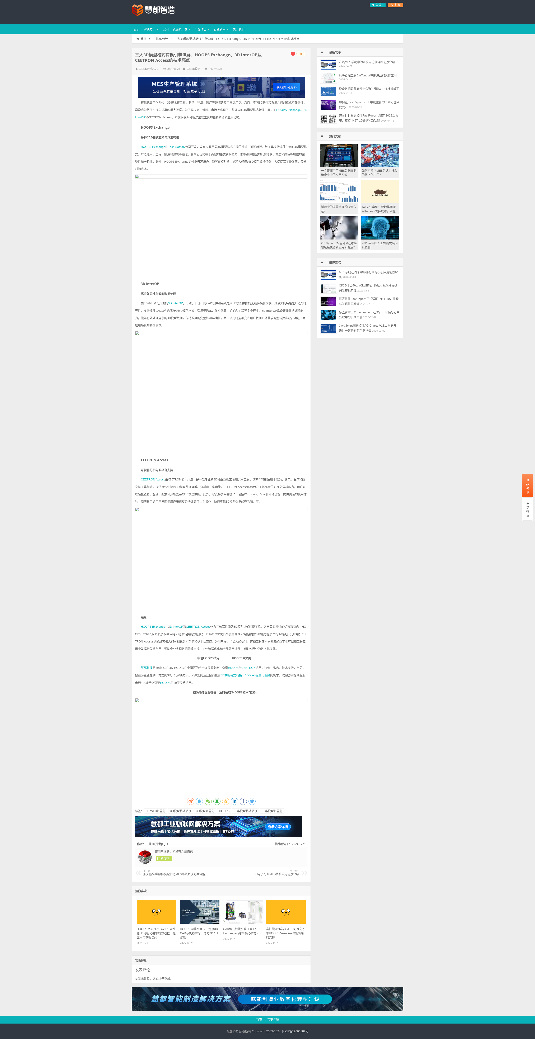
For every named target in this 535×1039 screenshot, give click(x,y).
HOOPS (224, 811)
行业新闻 (219, 29)
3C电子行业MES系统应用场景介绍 (276, 873)
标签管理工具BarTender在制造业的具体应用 (368, 75)
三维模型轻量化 (272, 811)
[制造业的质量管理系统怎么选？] (339, 202)
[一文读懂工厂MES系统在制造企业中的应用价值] (339, 166)
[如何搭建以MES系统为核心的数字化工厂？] (380, 166)
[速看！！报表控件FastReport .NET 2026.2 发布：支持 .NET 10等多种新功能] (328, 118)
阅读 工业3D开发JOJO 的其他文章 (164, 858)
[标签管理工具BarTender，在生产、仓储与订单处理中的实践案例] (328, 315)
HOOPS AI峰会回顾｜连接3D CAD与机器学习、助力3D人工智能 (199, 933)
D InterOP (176, 626)
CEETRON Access (153, 479)
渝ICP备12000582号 (295, 1031)
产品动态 (200, 29)
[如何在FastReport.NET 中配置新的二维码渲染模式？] (328, 105)
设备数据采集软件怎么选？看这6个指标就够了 (369, 88)
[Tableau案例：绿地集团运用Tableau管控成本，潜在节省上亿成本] (380, 202)
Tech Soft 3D (176, 146)
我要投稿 (273, 1019)
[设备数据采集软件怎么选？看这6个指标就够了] (328, 91)
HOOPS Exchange (288, 110)
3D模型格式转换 (180, 811)
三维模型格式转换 (245, 811)
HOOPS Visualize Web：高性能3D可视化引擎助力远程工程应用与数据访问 (156, 933)
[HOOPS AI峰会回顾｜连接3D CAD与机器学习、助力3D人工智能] (200, 922)
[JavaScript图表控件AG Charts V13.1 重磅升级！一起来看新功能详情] (328, 328)
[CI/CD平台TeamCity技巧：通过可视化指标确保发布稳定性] (328, 288)
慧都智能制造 (159, 11)
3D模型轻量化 (205, 811)
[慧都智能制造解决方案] (267, 1010)
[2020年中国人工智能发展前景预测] (380, 238)
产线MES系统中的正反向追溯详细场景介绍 (367, 62)
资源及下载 (180, 29)
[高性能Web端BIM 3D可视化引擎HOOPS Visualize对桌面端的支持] (286, 922)
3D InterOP (175, 303)
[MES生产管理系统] (221, 87)
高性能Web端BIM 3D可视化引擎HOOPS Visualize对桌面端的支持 (285, 933)
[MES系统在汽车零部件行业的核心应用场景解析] (328, 275)
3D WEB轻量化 (156, 811)
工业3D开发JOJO (148, 68)
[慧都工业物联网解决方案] (218, 836)
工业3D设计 (160, 39)
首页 (137, 29)
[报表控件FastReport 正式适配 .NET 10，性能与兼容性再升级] (328, 301)
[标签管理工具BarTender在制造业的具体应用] (328, 78)
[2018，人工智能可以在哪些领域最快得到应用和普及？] (339, 238)
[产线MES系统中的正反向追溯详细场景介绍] (328, 65)
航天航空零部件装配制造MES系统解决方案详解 (174, 873)
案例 (166, 29)
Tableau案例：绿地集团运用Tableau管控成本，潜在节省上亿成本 (379, 211)
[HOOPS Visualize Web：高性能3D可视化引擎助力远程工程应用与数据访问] (156, 922)
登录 (167, 978)
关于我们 (239, 29)
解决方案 (149, 29)
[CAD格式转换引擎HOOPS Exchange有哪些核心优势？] (243, 922)
